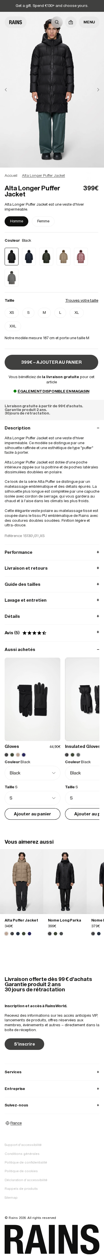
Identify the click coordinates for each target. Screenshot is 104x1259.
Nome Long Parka (64, 920)
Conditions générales (22, 1153)
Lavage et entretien (52, 600)
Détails (52, 616)
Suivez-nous (52, 1105)
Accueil (11, 175)
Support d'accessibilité (23, 1145)
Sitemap (11, 1197)
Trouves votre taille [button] (81, 300)
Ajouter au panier (32, 813)
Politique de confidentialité (26, 1162)
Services (52, 1072)
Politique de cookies (21, 1171)
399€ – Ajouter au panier (51, 362)
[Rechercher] (57, 22)
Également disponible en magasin (53, 391)
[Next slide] (93, 90)
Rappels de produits (21, 1188)
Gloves (12, 746)
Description (52, 427)
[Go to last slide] (10, 90)
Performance (52, 552)
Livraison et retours (52, 568)
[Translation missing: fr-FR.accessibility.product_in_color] (21, 881)
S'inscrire (24, 1044)
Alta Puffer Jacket (21, 920)
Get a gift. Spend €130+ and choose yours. (52, 5)
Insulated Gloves (83, 746)
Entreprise (52, 1089)
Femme (43, 221)
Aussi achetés (52, 649)
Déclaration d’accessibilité (26, 1180)
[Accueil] (16, 22)
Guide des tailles (52, 584)
